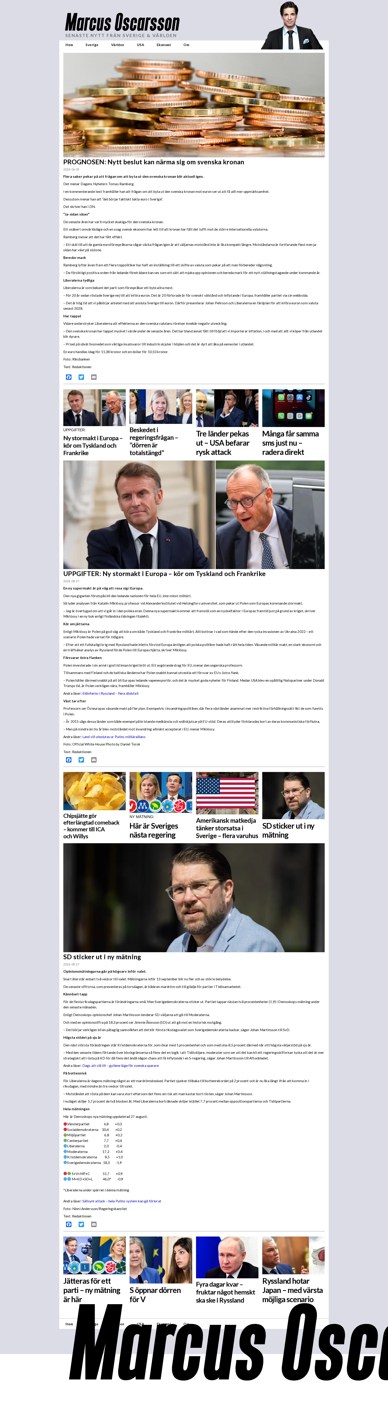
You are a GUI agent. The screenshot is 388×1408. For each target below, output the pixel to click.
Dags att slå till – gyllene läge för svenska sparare (120, 1065)
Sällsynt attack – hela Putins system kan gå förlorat (121, 1201)
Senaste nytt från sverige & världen (121, 35)
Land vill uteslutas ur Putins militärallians (114, 737)
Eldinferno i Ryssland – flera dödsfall (110, 693)
